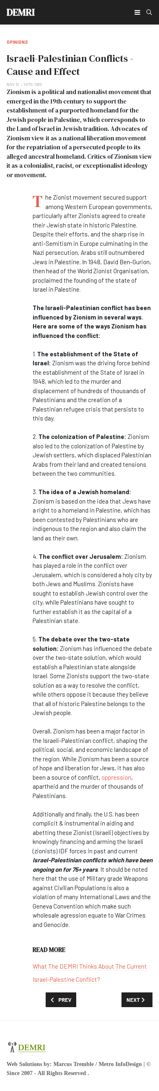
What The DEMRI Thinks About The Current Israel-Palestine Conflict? (90, 973)
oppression (116, 777)
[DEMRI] (27, 1045)
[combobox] (149, 12)
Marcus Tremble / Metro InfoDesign (97, 1064)
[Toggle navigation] (137, 12)
